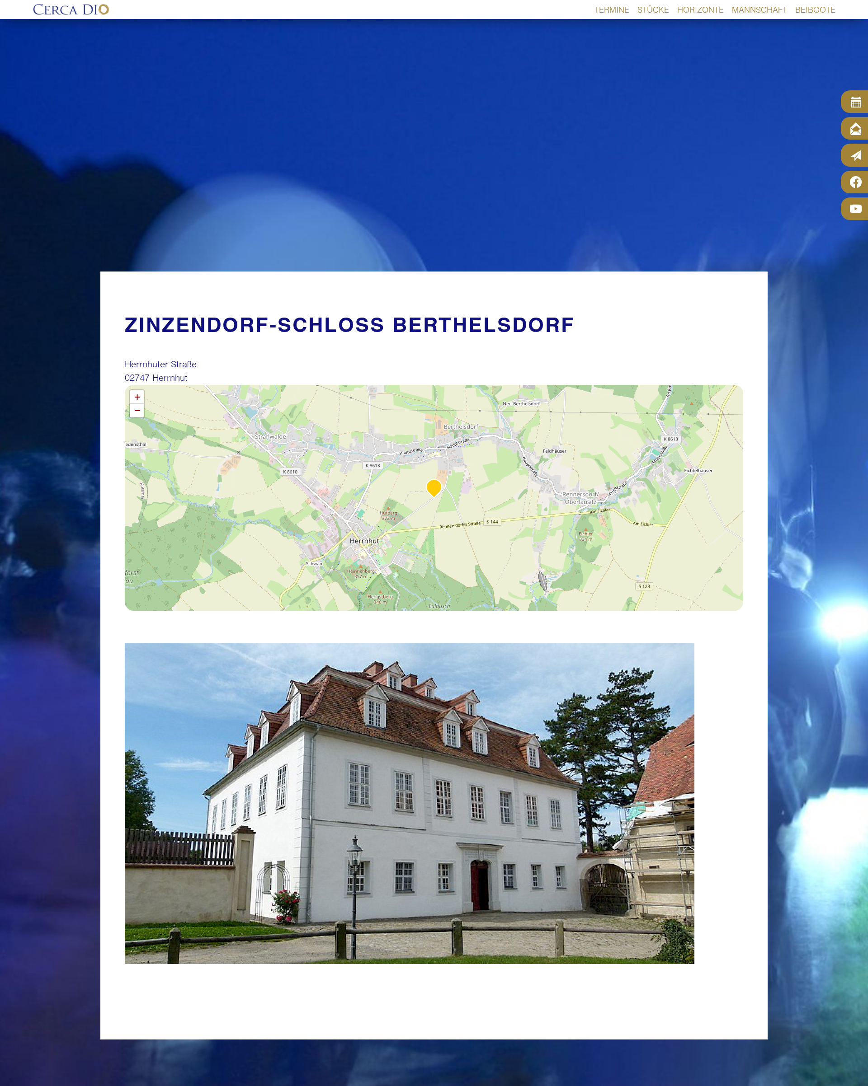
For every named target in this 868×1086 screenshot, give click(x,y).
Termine (611, 10)
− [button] (137, 410)
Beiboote (815, 10)
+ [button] (137, 397)
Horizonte (700, 10)
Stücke (653, 10)
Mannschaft (759, 10)
